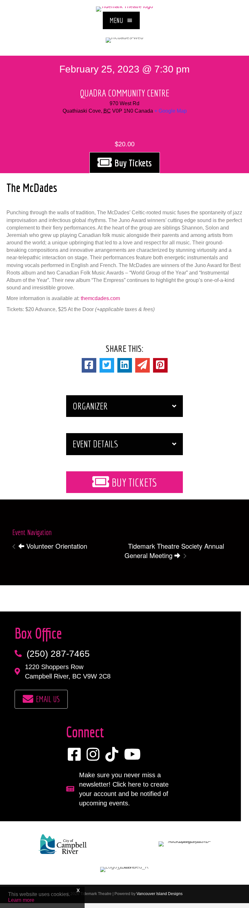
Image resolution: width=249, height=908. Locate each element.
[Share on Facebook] (89, 365)
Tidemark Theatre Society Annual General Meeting (174, 550)
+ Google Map (170, 111)
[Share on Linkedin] (124, 365)
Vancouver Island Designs (159, 893)
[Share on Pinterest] (160, 365)
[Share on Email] (142, 365)
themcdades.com (100, 298)
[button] (121, 20)
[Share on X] (107, 365)
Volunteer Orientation (55, 546)
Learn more (21, 900)
